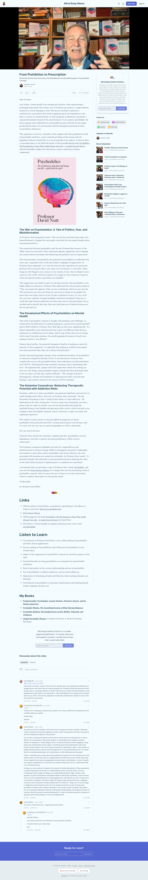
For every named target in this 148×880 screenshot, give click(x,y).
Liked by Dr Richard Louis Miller (34, 683)
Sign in (141, 4)
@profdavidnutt (29, 526)
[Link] (16, 231)
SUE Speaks (28, 681)
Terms (81, 866)
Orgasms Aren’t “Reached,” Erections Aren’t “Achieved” (114, 176)
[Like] (21, 93)
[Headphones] (15, 40)
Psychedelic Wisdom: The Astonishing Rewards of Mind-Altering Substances (53, 607)
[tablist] (28, 662)
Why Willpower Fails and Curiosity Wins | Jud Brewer (114, 213)
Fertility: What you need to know (116, 148)
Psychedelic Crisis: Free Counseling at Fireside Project (115, 186)
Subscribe (131, 4)
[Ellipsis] (88, 680)
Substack (64, 876)
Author (26, 708)
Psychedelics (79, 467)
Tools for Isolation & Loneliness (115, 157)
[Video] (15, 36)
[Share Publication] (123, 4)
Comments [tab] (24, 662)
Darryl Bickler (28, 727)
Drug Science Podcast (40, 470)
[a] (99, 150)
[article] (112, 150)
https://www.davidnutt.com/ (50, 509)
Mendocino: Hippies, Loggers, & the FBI (115, 195)
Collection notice (89, 866)
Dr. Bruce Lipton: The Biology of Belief (115, 167)
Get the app (84, 871)
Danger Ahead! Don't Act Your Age (115, 204)
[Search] (119, 4)
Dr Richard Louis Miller (32, 705)
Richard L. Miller (29, 84)
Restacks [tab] (33, 662)
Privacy (75, 866)
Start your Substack (69, 871)
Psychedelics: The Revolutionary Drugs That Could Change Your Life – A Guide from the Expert (54, 145)
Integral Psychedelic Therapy (34, 618)
